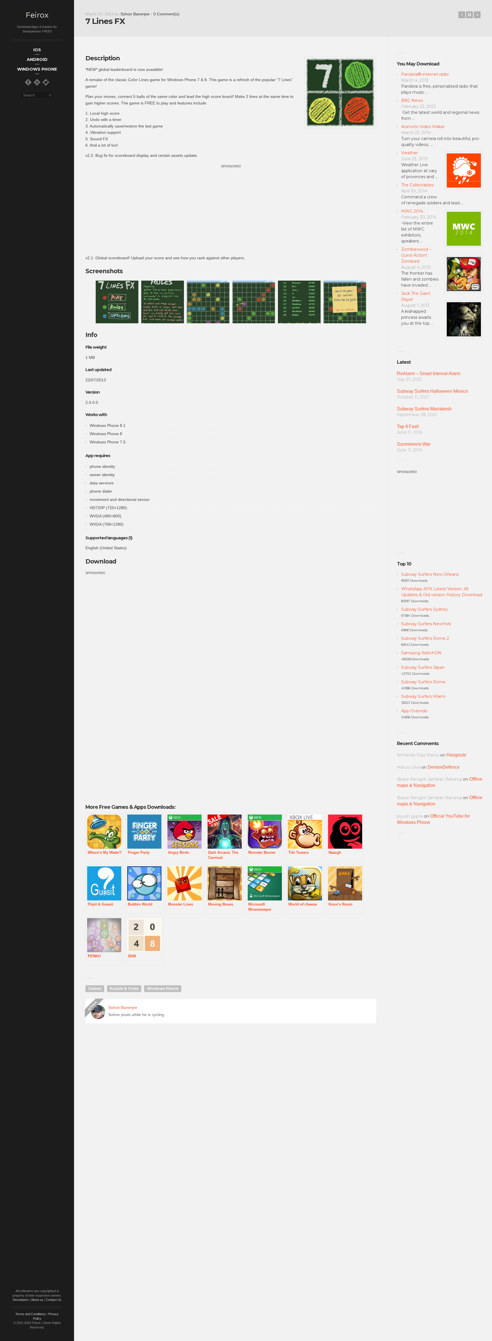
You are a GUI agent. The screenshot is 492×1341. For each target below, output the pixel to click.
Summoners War (413, 444)
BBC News (412, 100)
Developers (21, 1299)
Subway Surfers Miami (423, 696)
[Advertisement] (231, 209)
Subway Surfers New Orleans (430, 574)
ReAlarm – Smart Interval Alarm (428, 373)
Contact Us (54, 1299)
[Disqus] (230, 1109)
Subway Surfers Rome (423, 681)
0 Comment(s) (166, 14)
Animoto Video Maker (423, 126)
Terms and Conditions (30, 1314)
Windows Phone (163, 988)
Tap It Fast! (408, 426)
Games (94, 988)
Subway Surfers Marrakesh (424, 408)
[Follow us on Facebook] (28, 82)
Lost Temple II (461, 14)
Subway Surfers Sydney (424, 609)
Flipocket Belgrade (477, 14)
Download (100, 561)
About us (37, 1299)
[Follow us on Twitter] (45, 82)
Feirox (37, 15)
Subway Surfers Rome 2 (425, 638)
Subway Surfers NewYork (426, 623)
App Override (414, 710)
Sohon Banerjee (134, 14)
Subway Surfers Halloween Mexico (432, 391)
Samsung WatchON (421, 652)
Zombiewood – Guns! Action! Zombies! (416, 255)
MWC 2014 (412, 211)
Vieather (409, 152)
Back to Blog (469, 14)
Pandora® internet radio (425, 74)
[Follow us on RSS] (37, 82)
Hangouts (456, 754)
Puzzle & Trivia (124, 988)
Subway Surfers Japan (423, 667)
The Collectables (417, 185)
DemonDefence (444, 767)
